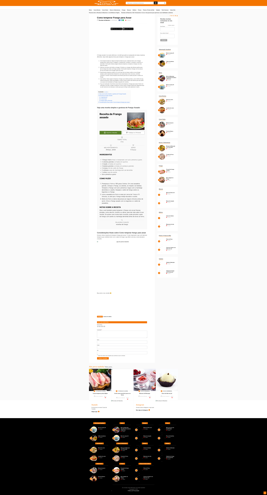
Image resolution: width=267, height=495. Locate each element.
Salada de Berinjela (170, 262)
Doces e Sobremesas (115, 10)
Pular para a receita (117, 28)
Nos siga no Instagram (142, 410)
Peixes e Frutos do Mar (148, 10)
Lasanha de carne (170, 108)
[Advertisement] (122, 43)
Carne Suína (105, 10)
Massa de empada (170, 201)
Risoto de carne (169, 99)
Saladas (158, 10)
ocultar (106, 91)
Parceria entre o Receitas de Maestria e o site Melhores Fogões (104, 12)
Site (97, 350)
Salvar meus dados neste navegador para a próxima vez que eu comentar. (111, 355)
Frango (123, 10)
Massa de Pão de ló (170, 192)
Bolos (90, 10)
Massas (129, 10)
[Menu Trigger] (156, 3)
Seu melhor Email (164, 33)
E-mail (98, 345)
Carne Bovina (97, 10)
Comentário (99, 329)
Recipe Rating (99, 324)
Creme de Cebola (170, 215)
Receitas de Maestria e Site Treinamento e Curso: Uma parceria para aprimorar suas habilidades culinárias (147, 12)
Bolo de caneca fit (170, 53)
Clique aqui (94, 411)
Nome (98, 339)
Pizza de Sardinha (170, 436)
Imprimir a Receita (128, 28)
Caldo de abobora (170, 61)
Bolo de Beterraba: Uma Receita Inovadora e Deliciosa (171, 77)
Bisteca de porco (169, 122)
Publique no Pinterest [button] (134, 132)
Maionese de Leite (170, 224)
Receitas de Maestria (104, 20)
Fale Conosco (165, 10)
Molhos (134, 10)
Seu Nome (162, 26)
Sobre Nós (172, 10)
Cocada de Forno (170, 154)
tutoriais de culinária (107, 316)
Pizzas (139, 10)
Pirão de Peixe (169, 239)
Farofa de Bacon (169, 131)
